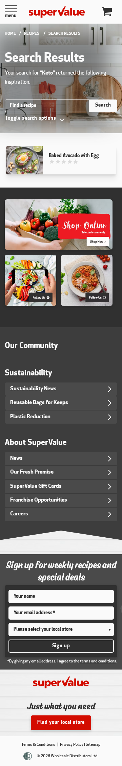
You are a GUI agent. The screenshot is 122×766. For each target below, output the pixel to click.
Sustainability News (33, 389)
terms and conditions (98, 661)
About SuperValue (36, 443)
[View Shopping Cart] (107, 12)
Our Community (31, 346)
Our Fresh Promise (32, 472)
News (16, 458)
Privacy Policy (71, 745)
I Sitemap (92, 745)
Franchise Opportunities (38, 500)
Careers (19, 514)
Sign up (61, 646)
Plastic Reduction (30, 417)
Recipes (31, 34)
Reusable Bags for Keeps (39, 402)
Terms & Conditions (38, 745)
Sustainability (28, 373)
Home (10, 34)
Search (103, 105)
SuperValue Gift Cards (36, 486)
